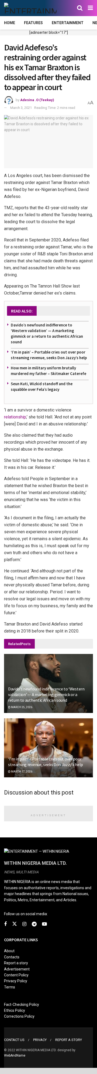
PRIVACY (40, 1040)
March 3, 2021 (21, 108)
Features (33, 23)
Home (9, 23)
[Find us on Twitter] (14, 924)
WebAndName (14, 1055)
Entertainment (68, 23)
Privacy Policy (15, 981)
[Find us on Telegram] (34, 924)
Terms (9, 987)
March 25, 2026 (21, 707)
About (9, 951)
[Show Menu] (90, 8)
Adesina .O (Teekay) (37, 100)
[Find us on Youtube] (44, 924)
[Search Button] (79, 8)
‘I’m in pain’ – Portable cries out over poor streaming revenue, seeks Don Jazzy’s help (45, 761)
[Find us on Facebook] (5, 924)
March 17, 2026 (21, 771)
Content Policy (16, 975)
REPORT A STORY (68, 1040)
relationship (15, 417)
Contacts (11, 957)
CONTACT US (14, 1040)
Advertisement (17, 969)
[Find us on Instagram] (24, 924)
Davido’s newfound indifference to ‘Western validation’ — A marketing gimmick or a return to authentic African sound (46, 694)
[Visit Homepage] (30, 8)
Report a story (16, 963)
